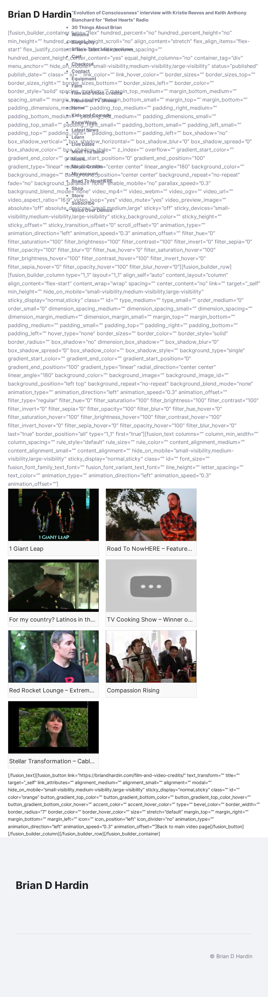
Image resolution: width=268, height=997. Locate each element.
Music (78, 159)
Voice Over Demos (92, 210)
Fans (77, 85)
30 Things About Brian (97, 27)
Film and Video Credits (97, 93)
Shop (77, 188)
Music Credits (87, 166)
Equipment (84, 78)
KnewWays (84, 122)
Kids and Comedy (91, 115)
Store (78, 195)
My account (85, 173)
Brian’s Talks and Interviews (102, 49)
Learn (78, 137)
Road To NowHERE (92, 180)
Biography (83, 42)
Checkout (82, 64)
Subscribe (83, 203)
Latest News (85, 130)
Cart (76, 56)
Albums (80, 34)
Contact (81, 71)
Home (78, 107)
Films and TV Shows (94, 100)
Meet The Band (88, 151)
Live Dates (83, 144)
